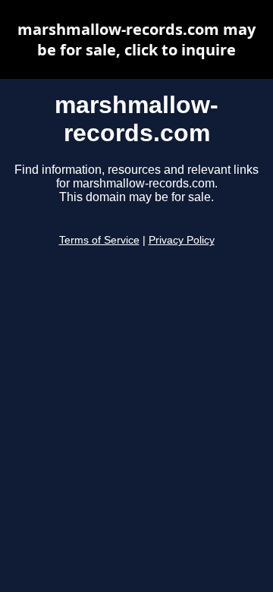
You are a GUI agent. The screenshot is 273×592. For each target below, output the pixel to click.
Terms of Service (99, 240)
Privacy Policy (182, 240)
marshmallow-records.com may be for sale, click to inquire (136, 39)
